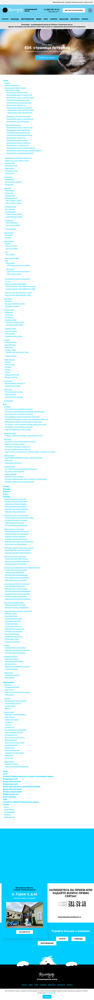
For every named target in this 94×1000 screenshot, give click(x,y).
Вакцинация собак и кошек (15, 88)
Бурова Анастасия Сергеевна (16, 501)
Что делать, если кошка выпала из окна (20, 441)
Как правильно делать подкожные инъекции (22, 417)
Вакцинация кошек (13, 125)
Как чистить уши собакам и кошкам (19, 409)
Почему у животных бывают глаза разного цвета (24, 435)
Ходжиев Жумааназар (13, 619)
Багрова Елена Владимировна (16, 575)
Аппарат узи (9, 727)
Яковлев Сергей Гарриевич (15, 536)
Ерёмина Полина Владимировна (17, 561)
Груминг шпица (11, 356)
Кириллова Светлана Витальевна (17, 550)
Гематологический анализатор (17, 766)
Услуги (5, 19)
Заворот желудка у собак (14, 444)
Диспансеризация (12, 85)
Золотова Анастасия (13, 621)
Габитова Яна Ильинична (14, 523)
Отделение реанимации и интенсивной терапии (22, 568)
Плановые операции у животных (17, 447)
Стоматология (10, 229)
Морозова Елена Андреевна (15, 580)
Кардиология (10, 163)
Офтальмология (11, 166)
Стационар (8, 177)
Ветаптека (8, 381)
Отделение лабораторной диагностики (19, 548)
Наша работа (9, 809)
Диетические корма (12, 386)
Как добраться (24, 932)
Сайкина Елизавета (12, 675)
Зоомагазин (8, 401)
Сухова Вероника (11, 624)
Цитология (9, 315)
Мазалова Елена (11, 616)
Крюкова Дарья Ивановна (15, 512)
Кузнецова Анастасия (13, 626)
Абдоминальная (11, 198)
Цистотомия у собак (13, 200)
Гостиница (9, 235)
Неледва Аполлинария (13, 631)
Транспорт (8, 299)
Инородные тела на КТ (13, 463)
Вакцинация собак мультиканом (19, 108)
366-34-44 (72, 905)
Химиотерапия (10, 394)
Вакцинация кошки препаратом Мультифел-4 (24, 150)
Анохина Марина (11, 669)
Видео (39, 19)
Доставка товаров (12, 306)
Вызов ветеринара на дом (15, 304)
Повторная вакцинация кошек (18, 133)
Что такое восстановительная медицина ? (21, 469)
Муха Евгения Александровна (16, 509)
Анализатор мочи (11, 764)
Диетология (9, 173)
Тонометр (8, 722)
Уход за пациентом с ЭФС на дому (18, 429)
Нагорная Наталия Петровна (16, 520)
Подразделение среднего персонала (18, 611)
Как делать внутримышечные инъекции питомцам (24, 412)
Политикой (51, 993)
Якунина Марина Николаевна (16, 525)
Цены (31, 985)
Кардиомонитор (11, 735)
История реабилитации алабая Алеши (19, 482)
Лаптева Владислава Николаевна (18, 591)
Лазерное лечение (12, 375)
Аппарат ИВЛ (10, 706)
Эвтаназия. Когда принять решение (18, 427)
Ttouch (7, 372)
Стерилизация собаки (14, 217)
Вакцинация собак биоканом (18, 121)
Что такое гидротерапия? (14, 471)
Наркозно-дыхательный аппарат (17, 692)
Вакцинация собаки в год (16, 105)
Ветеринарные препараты (15, 383)
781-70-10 (72, 903)
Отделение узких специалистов (16, 515)
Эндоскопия (9, 190)
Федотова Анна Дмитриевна (16, 544)
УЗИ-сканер (9, 695)
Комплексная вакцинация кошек (19, 135)
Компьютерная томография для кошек (21, 286)
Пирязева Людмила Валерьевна (17, 650)
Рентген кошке (11, 246)
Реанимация (9, 179)
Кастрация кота (12, 223)
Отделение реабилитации (14, 603)
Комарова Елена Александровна (17, 594)
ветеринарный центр (31, 10)
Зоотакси (8, 301)
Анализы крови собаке (14, 325)
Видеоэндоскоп (11, 740)
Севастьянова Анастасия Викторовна (19, 518)
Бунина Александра (12, 642)
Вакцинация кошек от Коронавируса (21, 148)
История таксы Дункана (14, 477)
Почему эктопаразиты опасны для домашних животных (26, 419)
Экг (6, 252)
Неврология (9, 168)
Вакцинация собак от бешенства (19, 95)
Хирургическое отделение (14, 529)
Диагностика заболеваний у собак (18, 295)
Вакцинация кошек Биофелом (18, 130)
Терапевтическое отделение (15, 499)
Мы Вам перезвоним (74, 10)
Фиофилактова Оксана (13, 636)
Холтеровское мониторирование (17, 279)
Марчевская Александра (14, 629)
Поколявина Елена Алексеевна (17, 578)
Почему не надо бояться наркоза (17, 449)
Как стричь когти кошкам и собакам (19, 414)
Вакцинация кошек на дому (17, 140)
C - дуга (8, 281)
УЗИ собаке (10, 263)
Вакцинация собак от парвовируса (20, 119)
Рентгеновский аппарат (14, 732)
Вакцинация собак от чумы (17, 92)
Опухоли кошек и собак (14, 392)
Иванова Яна (10, 678)
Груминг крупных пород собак (17, 352)
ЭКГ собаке (10, 254)
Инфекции (9, 312)
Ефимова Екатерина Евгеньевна (17, 666)
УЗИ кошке (10, 269)
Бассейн (8, 367)
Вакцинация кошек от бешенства (19, 127)
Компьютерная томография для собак (20, 289)
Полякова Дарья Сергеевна (15, 564)
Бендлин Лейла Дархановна (15, 596)
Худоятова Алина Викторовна (16, 559)
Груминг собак (10, 350)
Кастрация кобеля (13, 225)
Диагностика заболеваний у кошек (18, 293)
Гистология (9, 317)
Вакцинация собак (13, 90)
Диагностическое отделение (15, 556)
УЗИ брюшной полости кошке (18, 271)
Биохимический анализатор (15, 714)
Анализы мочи (10, 328)
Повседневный (10, 342)
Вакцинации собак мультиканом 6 (21, 110)
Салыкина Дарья (11, 659)
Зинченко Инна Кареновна (15, 653)
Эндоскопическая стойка (14, 743)
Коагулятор (9, 690)
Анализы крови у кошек (15, 322)
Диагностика (9, 241)
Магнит (8, 708)
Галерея (53, 19)
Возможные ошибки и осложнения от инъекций (23, 422)
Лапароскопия (10, 207)
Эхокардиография (12, 258)
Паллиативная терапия (14, 397)
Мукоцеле (9, 460)
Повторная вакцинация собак (18, 100)
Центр (6, 807)
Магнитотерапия (11, 377)
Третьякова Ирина (12, 634)
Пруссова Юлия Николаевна (16, 506)
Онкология (8, 390)
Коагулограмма (11, 331)
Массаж (8, 362)
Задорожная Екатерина (14, 661)
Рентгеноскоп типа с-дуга (15, 737)
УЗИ (6, 261)
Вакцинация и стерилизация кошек (20, 153)
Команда (15, 19)
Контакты (74, 19)
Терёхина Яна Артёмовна (14, 572)
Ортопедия (9, 193)
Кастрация (9, 220)
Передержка (9, 233)
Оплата (85, 19)
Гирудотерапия (10, 474)
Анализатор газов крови (14, 753)
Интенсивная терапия (13, 182)
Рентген (8, 244)
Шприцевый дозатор (13, 703)
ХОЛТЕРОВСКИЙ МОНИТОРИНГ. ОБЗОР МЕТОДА (24, 458)
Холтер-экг (9, 758)
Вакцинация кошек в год (16, 138)
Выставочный (10, 345)
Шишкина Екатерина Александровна (19, 542)
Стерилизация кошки (14, 214)
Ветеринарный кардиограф (15, 730)
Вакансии (63, 19)
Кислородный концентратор (16, 701)
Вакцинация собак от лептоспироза (20, 98)
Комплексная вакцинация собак (19, 103)
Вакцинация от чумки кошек (18, 145)
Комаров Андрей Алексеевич (16, 539)
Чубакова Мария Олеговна (15, 605)
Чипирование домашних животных (18, 158)
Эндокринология (11, 171)
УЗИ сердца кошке (14, 274)
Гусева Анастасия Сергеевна (16, 570)
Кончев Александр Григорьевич (17, 531)
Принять (47, 996)
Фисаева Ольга (10, 664)
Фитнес (7, 370)
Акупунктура (10, 364)
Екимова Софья (11, 613)
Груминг (7, 340)
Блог (46, 19)
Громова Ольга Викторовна (15, 648)
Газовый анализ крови (13, 336)
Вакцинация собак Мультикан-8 (20, 113)
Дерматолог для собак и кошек (17, 160)
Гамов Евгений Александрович (17, 534)
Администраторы (10, 656)
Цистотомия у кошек (14, 203)
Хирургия (7, 188)
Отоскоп (8, 725)
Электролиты (10, 334)
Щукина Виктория (12, 639)
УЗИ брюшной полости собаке (18, 265)
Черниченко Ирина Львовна (15, 504)
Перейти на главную (47, 58)
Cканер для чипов (12, 720)
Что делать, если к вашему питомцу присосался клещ (25, 424)
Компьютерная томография (15, 284)
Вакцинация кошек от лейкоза (18, 143)
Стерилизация (10, 212)
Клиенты (7, 815)
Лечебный (9, 347)
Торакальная (10, 196)
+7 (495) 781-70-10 (51, 9)
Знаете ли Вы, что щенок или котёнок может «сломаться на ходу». (30, 452)
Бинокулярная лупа (12, 750)
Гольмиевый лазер (12, 687)
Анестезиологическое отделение (16, 584)
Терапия (7, 83)
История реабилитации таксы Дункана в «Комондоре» (26, 479)
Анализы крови (11, 320)
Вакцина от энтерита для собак (19, 116)
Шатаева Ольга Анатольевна (16, 589)
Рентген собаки (12, 248)
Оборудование (27, 19)
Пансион (8, 238)
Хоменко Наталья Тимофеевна (17, 607)
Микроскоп (9, 755)
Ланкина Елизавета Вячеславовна (18, 553)
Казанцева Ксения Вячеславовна (18, 599)
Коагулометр (10, 717)
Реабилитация (9, 360)
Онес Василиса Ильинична (15, 586)
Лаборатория (9, 310)
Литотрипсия (10, 209)
